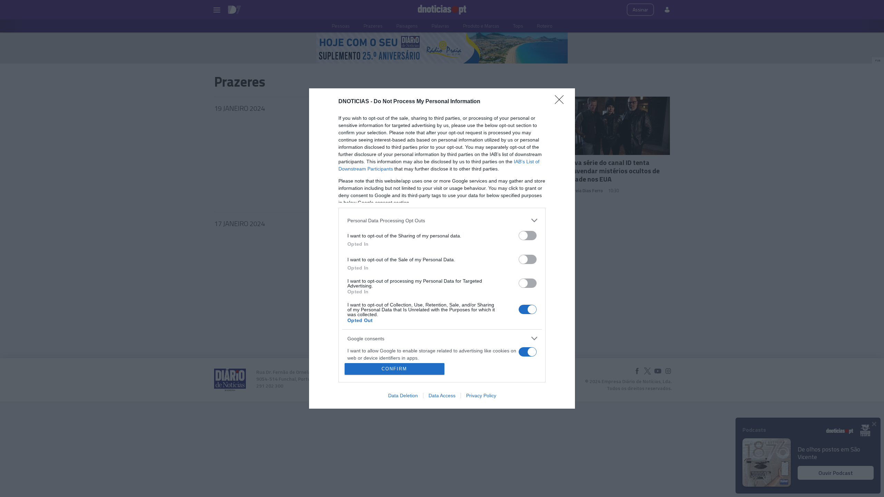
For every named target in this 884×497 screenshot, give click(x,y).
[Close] (561, 101)
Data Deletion (403, 395)
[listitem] (442, 220)
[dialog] (442, 248)
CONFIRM (394, 368)
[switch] (528, 235)
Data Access (442, 395)
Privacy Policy (481, 395)
